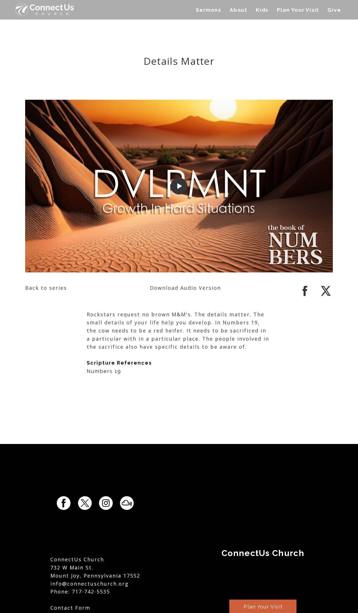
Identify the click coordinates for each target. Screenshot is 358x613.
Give (334, 10)
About (239, 10)
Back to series (46, 287)
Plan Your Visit (298, 10)
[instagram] (106, 503)
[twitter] (326, 296)
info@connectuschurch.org (89, 583)
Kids (262, 10)
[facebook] (305, 296)
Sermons (208, 10)
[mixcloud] (127, 503)
